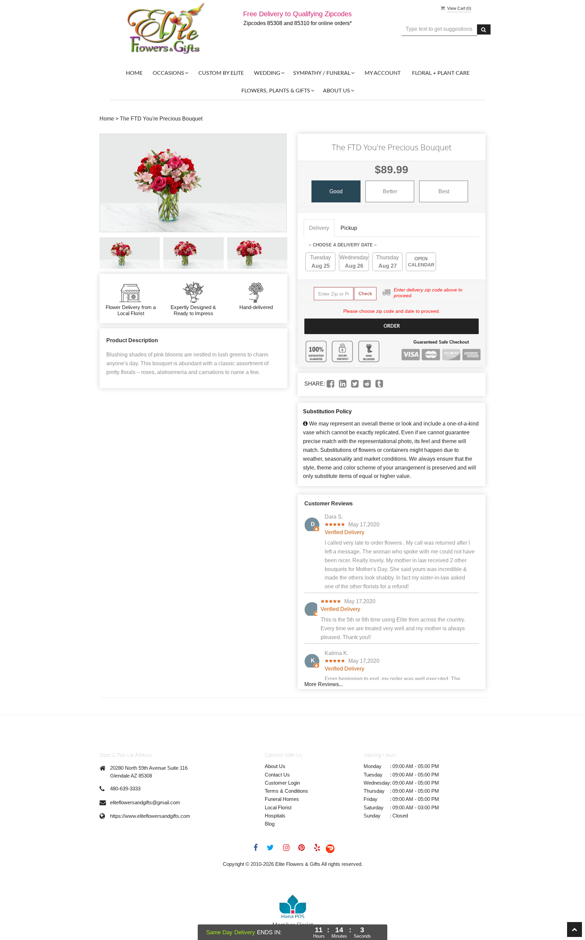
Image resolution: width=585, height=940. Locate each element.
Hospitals (275, 815)
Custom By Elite (221, 73)
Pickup (349, 228)
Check (365, 293)
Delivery (319, 228)
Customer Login (282, 783)
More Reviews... (323, 684)
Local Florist (278, 807)
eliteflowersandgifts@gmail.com (145, 802)
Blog (270, 824)
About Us (275, 766)
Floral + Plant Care (441, 73)
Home (134, 73)
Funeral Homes (282, 799)
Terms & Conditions (286, 791)
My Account (382, 73)
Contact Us (277, 775)
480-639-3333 (125, 788)
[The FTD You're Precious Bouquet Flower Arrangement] (130, 253)
